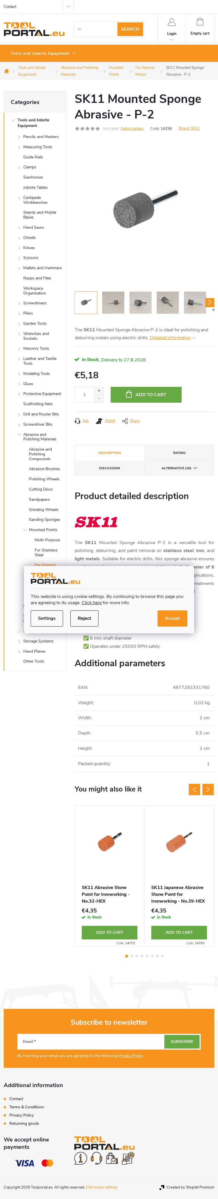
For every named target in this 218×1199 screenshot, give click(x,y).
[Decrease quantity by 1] (99, 398)
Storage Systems (38, 641)
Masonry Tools (36, 348)
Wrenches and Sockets (36, 336)
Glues (28, 384)
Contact (10, 6)
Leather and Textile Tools (39, 361)
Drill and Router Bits (41, 414)
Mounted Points (43, 529)
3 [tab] (136, 956)
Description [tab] (109, 453)
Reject (84, 618)
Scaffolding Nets (38, 404)
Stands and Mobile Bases (39, 215)
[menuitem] (43, 53)
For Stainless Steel (46, 552)
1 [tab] (126, 956)
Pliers (28, 313)
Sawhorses (33, 177)
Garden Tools (35, 323)
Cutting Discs (41, 489)
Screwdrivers (35, 303)
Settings (47, 618)
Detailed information (170, 338)
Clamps (29, 167)
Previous (194, 789)
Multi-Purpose (47, 540)
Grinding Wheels (43, 509)
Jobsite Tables (35, 187)
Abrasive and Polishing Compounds (40, 454)
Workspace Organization (34, 291)
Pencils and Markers (41, 136)
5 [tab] (147, 956)
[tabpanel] (109, 875)
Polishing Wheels (44, 479)
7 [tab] (157, 956)
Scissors (30, 257)
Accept (172, 618)
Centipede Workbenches (35, 200)
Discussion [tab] (109, 468)
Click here (92, 603)
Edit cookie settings (102, 1187)
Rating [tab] (179, 453)
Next (208, 789)
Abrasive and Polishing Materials (39, 437)
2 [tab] (131, 956)
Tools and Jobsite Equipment (33, 122)
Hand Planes (34, 651)
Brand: (189, 128)
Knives (29, 248)
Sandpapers (39, 499)
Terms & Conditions (26, 1107)
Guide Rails (33, 157)
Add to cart (150, 395)
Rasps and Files (37, 278)
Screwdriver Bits (38, 424)
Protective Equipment (42, 393)
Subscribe (182, 1041)
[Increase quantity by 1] (99, 391)
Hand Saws (33, 227)
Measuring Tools (37, 147)
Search (130, 29)
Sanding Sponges (44, 519)
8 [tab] (162, 956)
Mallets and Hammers (42, 268)
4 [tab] (142, 956)
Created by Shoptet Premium (190, 1187)
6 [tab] (152, 956)
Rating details (132, 128)
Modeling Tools (36, 373)
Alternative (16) (176, 468)
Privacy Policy (131, 1055)
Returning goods (24, 1123)
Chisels (29, 237)
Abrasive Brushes (44, 469)
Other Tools (33, 661)
